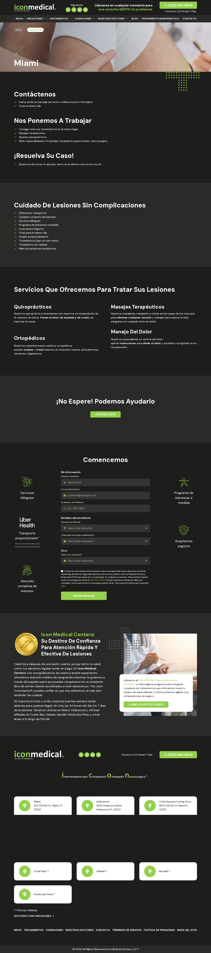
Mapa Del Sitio (187, 930)
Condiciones (83, 18)
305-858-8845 (97, 580)
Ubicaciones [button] (35, 18)
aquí (63, 586)
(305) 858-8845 (180, 5)
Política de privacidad (159, 930)
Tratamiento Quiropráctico (160, 18)
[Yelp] (85, 9)
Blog (135, 18)
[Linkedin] (79, 9)
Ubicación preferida (70, 522)
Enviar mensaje (84, 596)
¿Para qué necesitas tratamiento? (77, 535)
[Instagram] (73, 9)
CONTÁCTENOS (105, 414)
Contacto (189, 18)
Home (18, 29)
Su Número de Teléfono (72, 502)
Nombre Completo (70, 476)
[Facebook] (68, 9)
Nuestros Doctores (111, 18)
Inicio (19, 18)
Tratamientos (58, 18)
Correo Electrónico (70, 489)
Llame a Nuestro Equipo (146, 704)
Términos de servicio (127, 930)
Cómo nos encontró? (71, 554)
